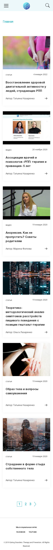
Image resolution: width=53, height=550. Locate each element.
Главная (8, 22)
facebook (20, 532)
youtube (33, 532)
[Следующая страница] (35, 504)
